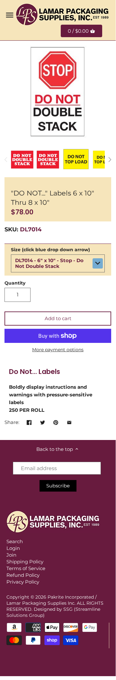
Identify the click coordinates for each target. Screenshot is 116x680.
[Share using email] (69, 422)
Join (11, 555)
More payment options (58, 349)
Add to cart (58, 318)
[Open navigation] (9, 15)
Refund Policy (23, 575)
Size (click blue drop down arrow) (50, 249)
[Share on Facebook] (29, 422)
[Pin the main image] (55, 422)
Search (14, 541)
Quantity (14, 283)
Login (13, 548)
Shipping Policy (24, 562)
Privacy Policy (22, 582)
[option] (22, 159)
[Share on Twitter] (42, 422)
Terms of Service (25, 568)
